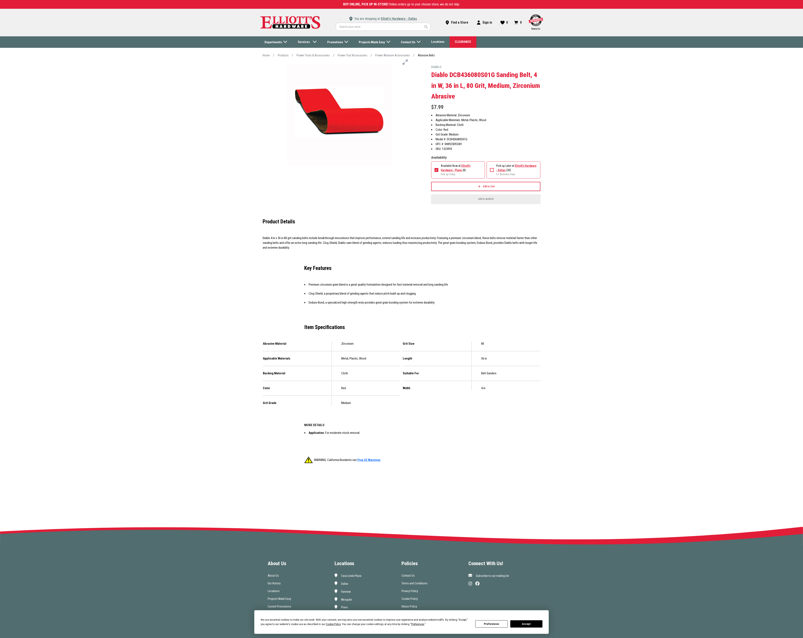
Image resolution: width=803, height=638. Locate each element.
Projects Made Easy (279, 598)
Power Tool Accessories (352, 55)
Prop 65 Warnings (368, 460)
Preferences (491, 624)
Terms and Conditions (414, 583)
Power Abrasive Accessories (392, 55)
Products (283, 55)
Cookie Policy (410, 598)
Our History (274, 583)
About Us (273, 575)
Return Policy (409, 606)
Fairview (345, 591)
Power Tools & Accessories (313, 55)
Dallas (344, 583)
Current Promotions (279, 606)
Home (266, 55)
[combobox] (383, 26)
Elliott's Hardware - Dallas (399, 19)
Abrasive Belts (426, 55)
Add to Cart (489, 186)
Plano (344, 607)
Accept (526, 624)
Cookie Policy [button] (333, 624)
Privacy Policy (410, 591)
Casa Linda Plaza (350, 575)
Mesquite (346, 599)
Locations (274, 591)
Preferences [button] (417, 624)
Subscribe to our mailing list (492, 575)
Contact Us (408, 575)
